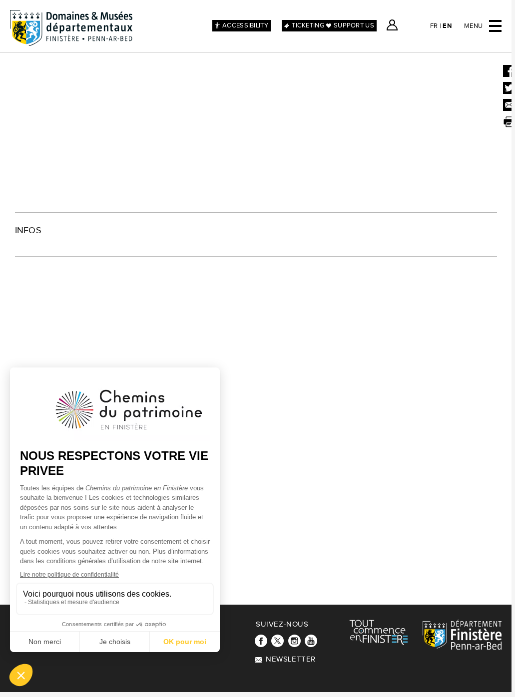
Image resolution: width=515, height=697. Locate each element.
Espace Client (392, 24)
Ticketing (308, 25)
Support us (354, 25)
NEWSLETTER (291, 659)
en (447, 26)
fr (434, 26)
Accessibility (245, 25)
